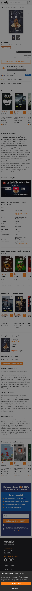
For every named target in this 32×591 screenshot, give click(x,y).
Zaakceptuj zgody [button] (16, 584)
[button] (16, 588)
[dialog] (16, 581)
